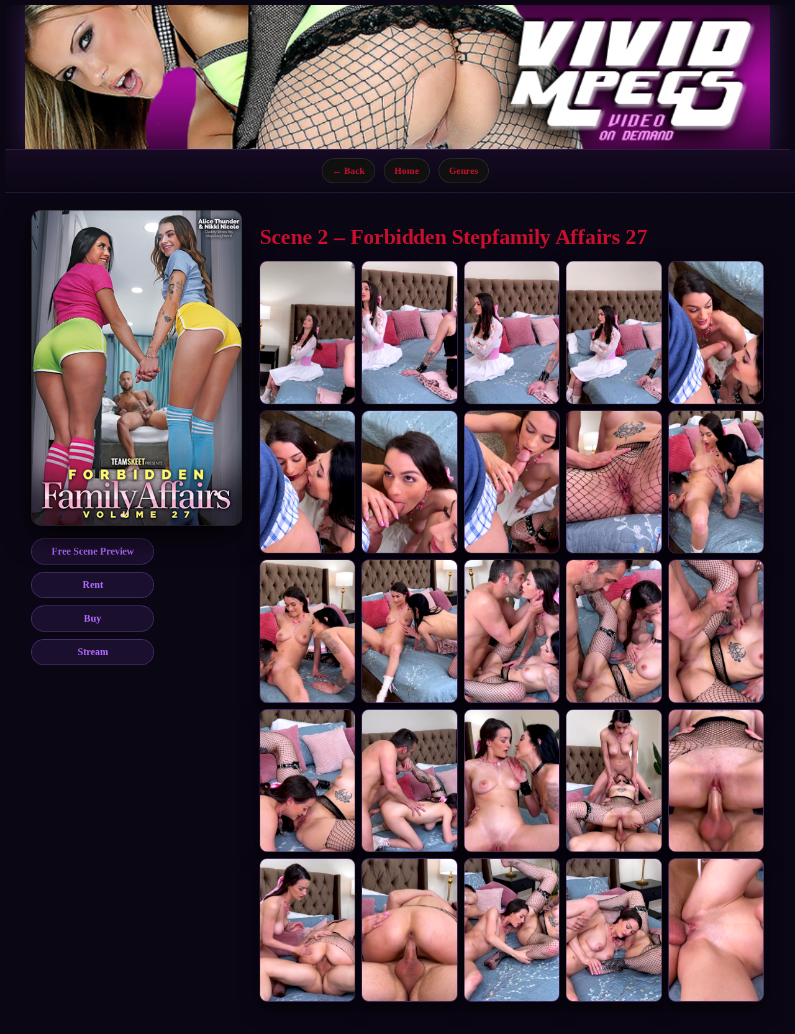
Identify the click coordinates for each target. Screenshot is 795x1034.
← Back (348, 170)
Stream (93, 651)
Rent (93, 584)
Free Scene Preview (93, 551)
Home (406, 170)
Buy (92, 618)
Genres (463, 170)
